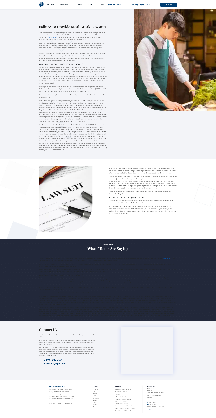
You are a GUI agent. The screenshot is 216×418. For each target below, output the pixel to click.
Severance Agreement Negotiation (124, 406)
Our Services (95, 392)
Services (91, 4)
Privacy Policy (95, 401)
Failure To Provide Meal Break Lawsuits (125, 408)
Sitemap (95, 395)
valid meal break (53, 37)
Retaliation (117, 394)
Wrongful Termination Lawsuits (123, 389)
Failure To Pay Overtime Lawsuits (123, 396)
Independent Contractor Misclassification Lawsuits (121, 402)
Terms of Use (95, 405)
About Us (50, 4)
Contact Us (96, 398)
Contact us (168, 4)
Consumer (78, 4)
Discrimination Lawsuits (121, 391)
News (102, 4)
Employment (64, 4)
